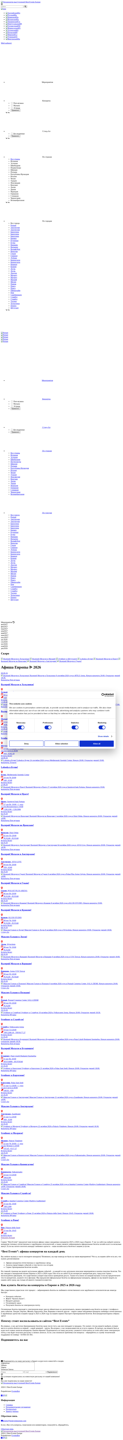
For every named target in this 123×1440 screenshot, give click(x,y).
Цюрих (13, 306)
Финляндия (15, 477)
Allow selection (61, 744)
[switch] (48, 727)
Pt (21, 24)
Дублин (14, 258)
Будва (13, 243)
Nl (19, 26)
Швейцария (15, 459)
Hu (19, 39)
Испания (14, 455)
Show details (103, 736)
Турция (14, 475)
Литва (13, 481)
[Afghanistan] (17, 1363)
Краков (13, 267)
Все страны (15, 159)
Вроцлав (14, 251)
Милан (13, 282)
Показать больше (8, 1238)
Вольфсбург (15, 249)
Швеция (14, 464)
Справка (9, 1405)
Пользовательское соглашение (18, 1407)
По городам (47, 513)
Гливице (14, 256)
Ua (19, 22)
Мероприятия (47, 380)
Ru (16, 15)
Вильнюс (14, 247)
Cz (16, 35)
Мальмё (14, 280)
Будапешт (14, 241)
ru (5, 9)
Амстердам (15, 228)
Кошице (14, 264)
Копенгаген (15, 260)
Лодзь (13, 269)
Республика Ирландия (20, 468)
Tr (16, 37)
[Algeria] (17, 1367)
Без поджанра (19, 430)
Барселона (15, 232)
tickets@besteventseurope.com (14, 1421)
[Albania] (17, 1365)
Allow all (96, 744)
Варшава (14, 245)
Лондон (14, 273)
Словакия (14, 490)
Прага (13, 286)
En (19, 13)
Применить (15, 110)
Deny (26, 744)
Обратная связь (7, 1429)
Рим (12, 293)
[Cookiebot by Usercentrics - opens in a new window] (103, 695)
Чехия (13, 473)
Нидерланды (16, 462)
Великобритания (17, 494)
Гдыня (13, 254)
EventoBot (16, 1391)
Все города (15, 515)
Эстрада (16, 406)
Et (17, 30)
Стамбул (14, 297)
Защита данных (12, 1411)
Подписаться (52, 1372)
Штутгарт (15, 308)
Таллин (14, 301)
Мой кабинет (6, 43)
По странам (47, 451)
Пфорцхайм (15, 290)
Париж (13, 284)
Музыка (16, 404)
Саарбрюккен (16, 295)
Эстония (14, 457)
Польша (14, 466)
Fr (20, 28)
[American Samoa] (17, 1370)
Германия (14, 488)
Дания (13, 483)
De (17, 17)
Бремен (14, 238)
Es (18, 19)
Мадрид (14, 275)
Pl (16, 32)
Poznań (13, 225)
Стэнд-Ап (46, 427)
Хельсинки (15, 303)
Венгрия (14, 479)
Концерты (46, 399)
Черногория (15, 492)
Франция (14, 486)
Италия (14, 470)
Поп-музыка (18, 401)
